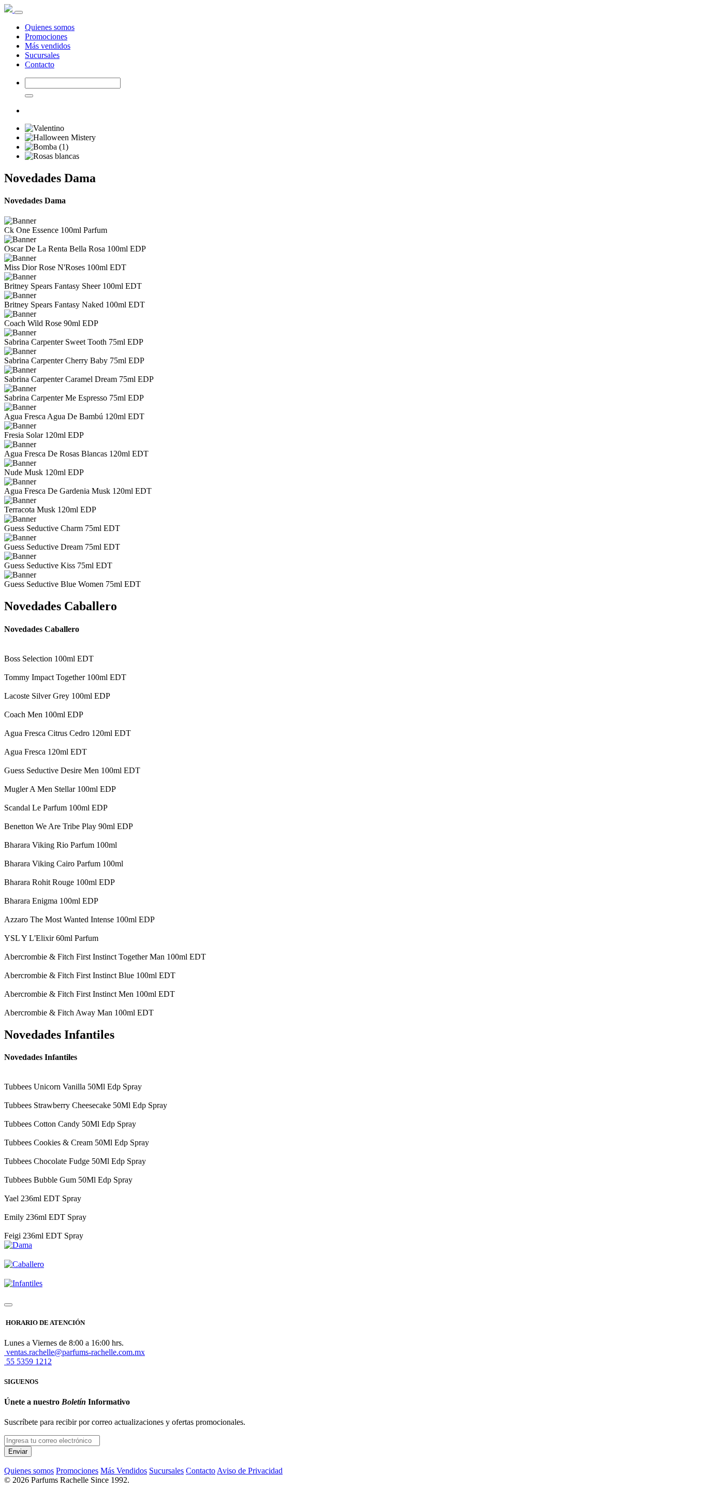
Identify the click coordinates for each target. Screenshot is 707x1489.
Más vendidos (47, 45)
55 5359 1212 (28, 1361)
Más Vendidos (123, 1470)
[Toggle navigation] (18, 12)
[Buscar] (29, 95)
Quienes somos (50, 27)
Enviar (17, 1451)
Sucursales (42, 55)
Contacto (39, 64)
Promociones (46, 36)
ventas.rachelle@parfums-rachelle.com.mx (74, 1352)
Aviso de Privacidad (250, 1470)
